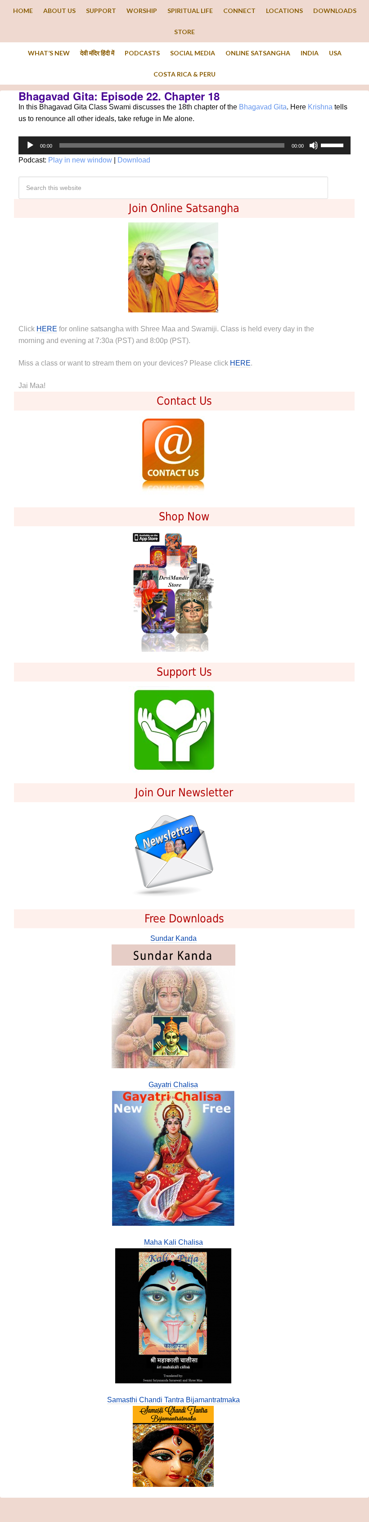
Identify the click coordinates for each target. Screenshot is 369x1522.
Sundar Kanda (173, 938)
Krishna (320, 107)
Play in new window (80, 160)
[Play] (30, 145)
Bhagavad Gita (263, 107)
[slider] (333, 144)
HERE (46, 329)
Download (133, 160)
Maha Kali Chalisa (173, 1242)
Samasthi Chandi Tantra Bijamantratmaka (173, 1400)
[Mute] (313, 145)
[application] (184, 145)
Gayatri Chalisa (173, 1084)
